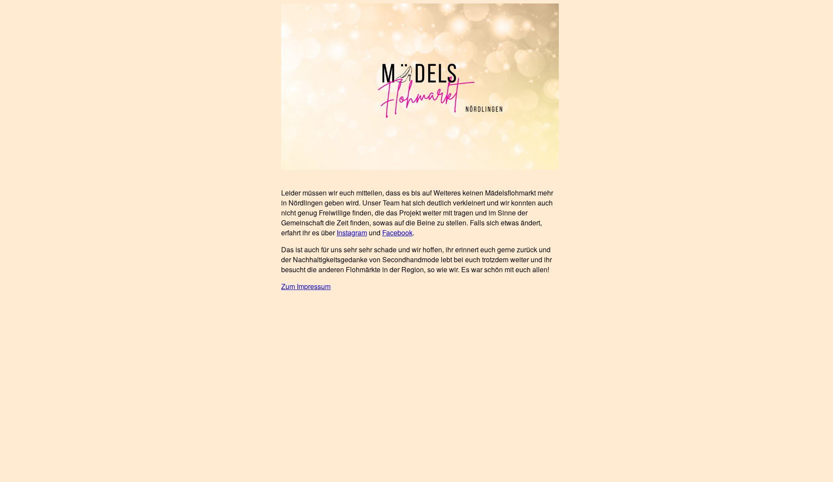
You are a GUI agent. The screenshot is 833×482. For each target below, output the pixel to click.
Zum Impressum (306, 286)
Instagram (352, 233)
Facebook (397, 233)
